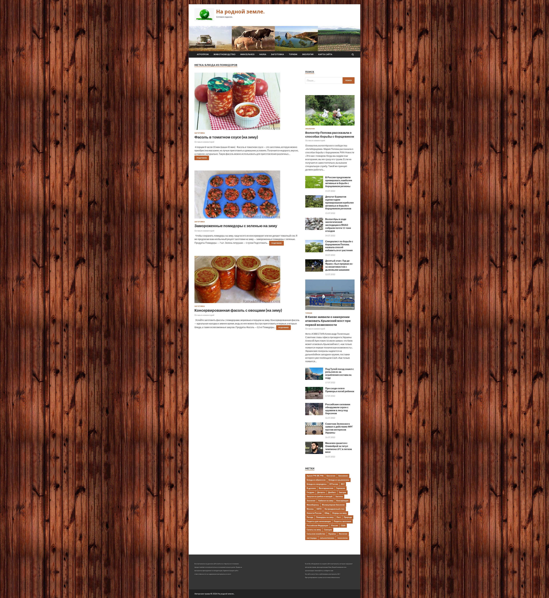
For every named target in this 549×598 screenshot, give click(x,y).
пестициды (312, 538)
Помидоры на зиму (325, 517)
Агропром (203, 54)
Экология (307, 54)
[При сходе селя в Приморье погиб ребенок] (314, 398)
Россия (334, 525)
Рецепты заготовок (342, 521)
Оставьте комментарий (204, 142)
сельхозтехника (327, 538)
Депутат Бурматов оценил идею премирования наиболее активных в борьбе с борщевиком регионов (339, 202)
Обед (327, 513)
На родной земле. (240, 11)
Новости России (314, 513)
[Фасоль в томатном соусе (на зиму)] (247, 102)
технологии (342, 538)
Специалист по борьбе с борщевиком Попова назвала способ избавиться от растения (339, 246)
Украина (332, 534)
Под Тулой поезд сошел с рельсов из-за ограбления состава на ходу (339, 373)
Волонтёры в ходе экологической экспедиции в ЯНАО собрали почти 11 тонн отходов (338, 225)
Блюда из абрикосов (316, 480)
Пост (339, 517)
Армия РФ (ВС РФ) (315, 476)
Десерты (321, 492)
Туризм (293, 54)
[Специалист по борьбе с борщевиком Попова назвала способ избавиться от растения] (314, 251)
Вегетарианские (326, 488)
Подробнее (202, 158)
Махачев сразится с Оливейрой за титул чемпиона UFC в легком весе (338, 447)
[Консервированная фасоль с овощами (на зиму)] (247, 280)
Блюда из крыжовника (339, 480)
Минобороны (313, 505)
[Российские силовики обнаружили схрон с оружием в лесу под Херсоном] (314, 414)
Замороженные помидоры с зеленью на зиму (235, 225)
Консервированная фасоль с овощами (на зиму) (238, 310)
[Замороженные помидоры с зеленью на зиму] (247, 195)
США (343, 525)
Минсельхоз (247, 54)
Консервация (342, 500)
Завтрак (342, 492)
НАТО (319, 509)
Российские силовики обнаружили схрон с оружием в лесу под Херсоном (337, 408)
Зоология (311, 500)
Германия (340, 488)
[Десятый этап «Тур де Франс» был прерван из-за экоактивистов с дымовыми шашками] (314, 270)
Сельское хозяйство (316, 534)
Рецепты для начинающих (319, 521)
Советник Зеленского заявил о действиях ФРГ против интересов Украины (339, 428)
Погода (310, 517)
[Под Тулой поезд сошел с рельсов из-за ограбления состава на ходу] (314, 379)
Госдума (310, 492)
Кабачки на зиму (325, 500)
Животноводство (224, 54)
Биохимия (343, 476)
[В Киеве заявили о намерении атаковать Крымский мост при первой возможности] (330, 310)
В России (334, 484)
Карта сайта (325, 54)
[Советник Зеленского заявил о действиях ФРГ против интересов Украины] (314, 433)
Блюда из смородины (317, 484)
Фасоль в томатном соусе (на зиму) (226, 137)
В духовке (311, 488)
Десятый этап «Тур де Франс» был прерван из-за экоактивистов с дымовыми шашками (339, 265)
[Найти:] (330, 80)
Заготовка (277, 54)
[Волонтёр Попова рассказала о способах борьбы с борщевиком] (330, 126)
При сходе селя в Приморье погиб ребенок (339, 390)
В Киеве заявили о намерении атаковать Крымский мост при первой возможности (328, 320)
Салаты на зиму (314, 529)
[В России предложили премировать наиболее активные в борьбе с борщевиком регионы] (314, 187)
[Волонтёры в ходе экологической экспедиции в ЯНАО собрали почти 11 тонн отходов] (314, 229)
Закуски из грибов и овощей (319, 496)
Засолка (339, 496)
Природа (348, 517)
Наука (262, 54)
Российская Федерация (317, 525)
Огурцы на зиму (339, 513)
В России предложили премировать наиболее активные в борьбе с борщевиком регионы (338, 182)
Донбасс (332, 492)
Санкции (328, 529)
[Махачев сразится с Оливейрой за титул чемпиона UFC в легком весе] (314, 453)
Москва (310, 509)
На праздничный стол (334, 509)
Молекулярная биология (333, 505)
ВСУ (343, 484)
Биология (331, 476)
